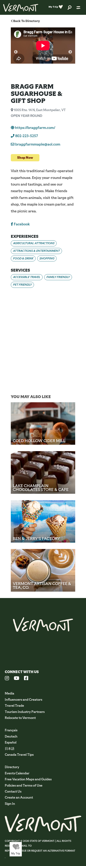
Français (11, 730)
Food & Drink (23, 258)
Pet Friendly (22, 284)
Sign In (10, 804)
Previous (16, 52)
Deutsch (11, 736)
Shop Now (25, 158)
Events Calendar (17, 773)
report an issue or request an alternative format (40, 850)
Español (10, 742)
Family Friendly (58, 277)
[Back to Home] (20, 7)
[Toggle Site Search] (70, 7)
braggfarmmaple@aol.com (37, 144)
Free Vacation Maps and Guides (28, 779)
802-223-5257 (26, 136)
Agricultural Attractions (33, 243)
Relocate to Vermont (20, 718)
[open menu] (78, 7)
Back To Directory (26, 21)
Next (70, 52)
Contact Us (13, 791)
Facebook (21, 224)
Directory (12, 767)
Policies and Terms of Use (23, 785)
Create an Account (19, 797)
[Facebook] (26, 679)
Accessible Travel (26, 277)
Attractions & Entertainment (36, 250)
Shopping (46, 258)
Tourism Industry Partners (25, 712)
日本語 (9, 749)
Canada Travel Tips (19, 755)
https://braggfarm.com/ (34, 128)
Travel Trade (14, 705)
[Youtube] (16, 679)
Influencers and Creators (23, 699)
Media (9, 693)
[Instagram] (7, 679)
